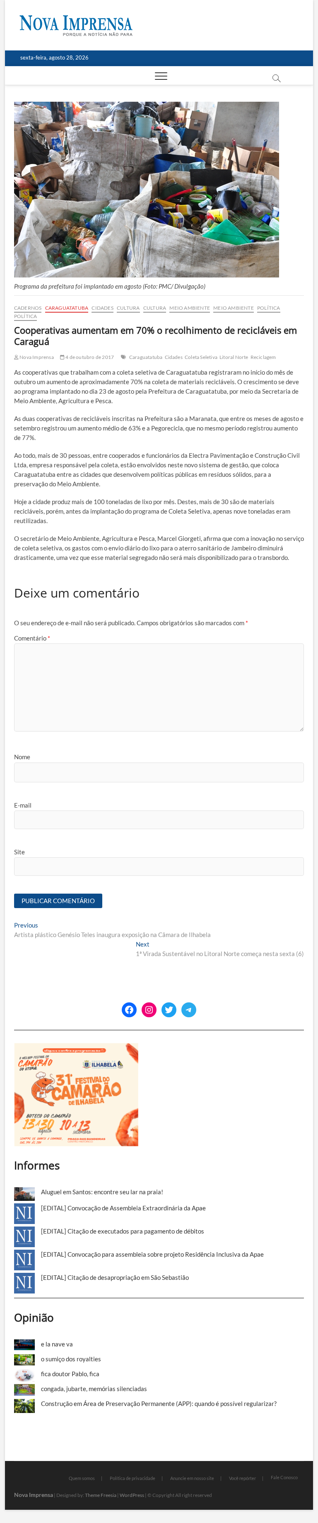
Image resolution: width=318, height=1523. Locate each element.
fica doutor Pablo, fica (70, 1373)
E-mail (22, 805)
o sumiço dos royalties (71, 1359)
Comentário (32, 638)
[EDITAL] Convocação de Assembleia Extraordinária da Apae (123, 1208)
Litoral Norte (233, 357)
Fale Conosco (284, 1477)
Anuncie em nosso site (192, 1478)
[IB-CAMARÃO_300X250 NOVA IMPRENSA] (76, 1047)
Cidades (102, 308)
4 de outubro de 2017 (89, 357)
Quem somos (82, 1478)
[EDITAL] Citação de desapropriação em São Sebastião (115, 1277)
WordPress (132, 1495)
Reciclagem (263, 357)
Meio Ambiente (189, 308)
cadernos (28, 308)
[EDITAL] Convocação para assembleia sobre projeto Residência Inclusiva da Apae (152, 1254)
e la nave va (57, 1344)
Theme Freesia (100, 1495)
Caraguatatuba (67, 308)
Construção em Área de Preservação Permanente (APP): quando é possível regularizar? (159, 1403)
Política (268, 308)
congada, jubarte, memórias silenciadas (94, 1388)
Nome (22, 756)
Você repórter (242, 1478)
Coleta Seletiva (201, 357)
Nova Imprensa (36, 357)
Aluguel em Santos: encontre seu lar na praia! (102, 1191)
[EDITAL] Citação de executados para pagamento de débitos (122, 1231)
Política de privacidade (132, 1478)
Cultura (128, 308)
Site (19, 852)
